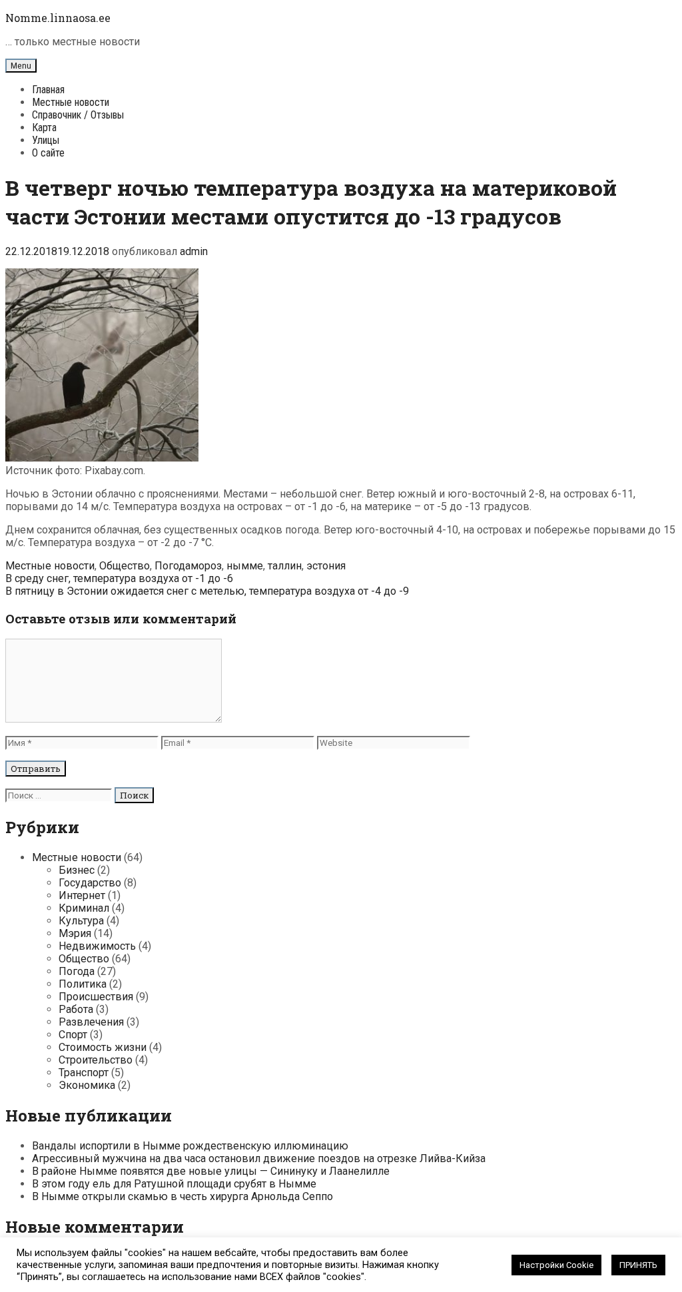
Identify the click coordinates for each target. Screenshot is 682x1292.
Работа (76, 1009)
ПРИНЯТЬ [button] (638, 1265)
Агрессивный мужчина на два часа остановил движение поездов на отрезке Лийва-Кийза (259, 1158)
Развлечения (91, 1022)
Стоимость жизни (103, 1047)
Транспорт (84, 1072)
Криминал (84, 908)
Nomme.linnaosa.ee (58, 18)
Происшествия (96, 996)
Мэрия (75, 933)
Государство (90, 882)
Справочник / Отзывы (78, 115)
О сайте (48, 153)
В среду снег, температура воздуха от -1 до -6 (119, 578)
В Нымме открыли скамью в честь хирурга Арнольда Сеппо (182, 1196)
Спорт (73, 1034)
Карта (44, 127)
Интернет (82, 895)
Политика (83, 984)
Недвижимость (97, 946)
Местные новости (70, 102)
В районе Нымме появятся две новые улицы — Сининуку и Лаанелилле (211, 1171)
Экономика (87, 1085)
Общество (124, 565)
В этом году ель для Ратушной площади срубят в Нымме (174, 1183)
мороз (206, 565)
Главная (48, 89)
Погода (172, 565)
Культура (81, 920)
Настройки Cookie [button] (556, 1265)
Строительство (96, 1060)
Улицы (45, 140)
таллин (285, 565)
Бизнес (77, 870)
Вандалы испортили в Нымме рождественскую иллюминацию (190, 1145)
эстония (326, 565)
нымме (244, 565)
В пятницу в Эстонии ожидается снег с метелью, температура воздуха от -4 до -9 (207, 591)
